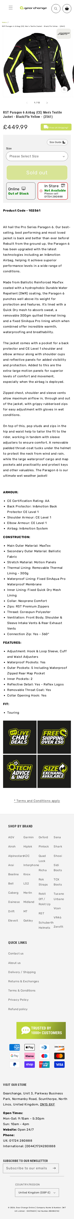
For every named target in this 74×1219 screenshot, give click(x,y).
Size (9, 148)
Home (4, 22)
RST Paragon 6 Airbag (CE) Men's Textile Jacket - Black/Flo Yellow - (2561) (33, 26)
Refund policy (18, 1009)
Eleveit (13, 920)
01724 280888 (53, 196)
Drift (11, 911)
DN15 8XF (47, 1104)
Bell (10, 883)
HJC (26, 856)
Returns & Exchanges (23, 981)
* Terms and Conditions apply (37, 801)
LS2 (26, 883)
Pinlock (44, 846)
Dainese (14, 902)
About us (14, 963)
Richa (43, 870)
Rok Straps (43, 882)
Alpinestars (14, 856)
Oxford (43, 837)
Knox (26, 874)
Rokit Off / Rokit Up (45, 899)
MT (25, 911)
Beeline (13, 874)
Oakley (28, 920)
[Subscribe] (54, 1168)
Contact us (16, 953)
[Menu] (10, 7)
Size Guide (55, 142)
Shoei (58, 856)
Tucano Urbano (59, 896)
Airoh (12, 846)
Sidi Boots (58, 867)
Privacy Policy (18, 1000)
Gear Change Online (25, 1208)
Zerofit (58, 926)
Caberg (13, 893)
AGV (11, 837)
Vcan (57, 908)
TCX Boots (58, 882)
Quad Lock (42, 858)
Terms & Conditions (22, 990)
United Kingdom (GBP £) (34, 1192)
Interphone (29, 865)
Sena (57, 837)
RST (41, 913)
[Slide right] (46, 102)
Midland (28, 902)
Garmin (28, 837)
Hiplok (27, 846)
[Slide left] (27, 102)
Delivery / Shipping (22, 972)
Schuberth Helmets (45, 925)
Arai (11, 865)
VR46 (57, 917)
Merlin (27, 893)
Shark (58, 846)
